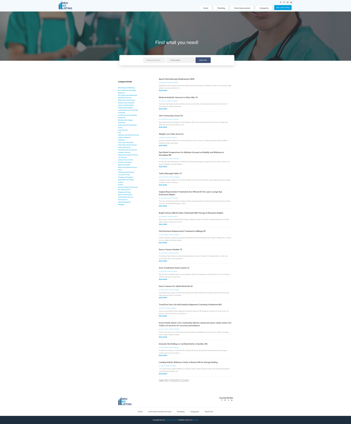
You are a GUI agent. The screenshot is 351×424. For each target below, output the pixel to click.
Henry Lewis (163, 101)
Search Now (203, 60)
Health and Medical (173, 82)
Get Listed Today (283, 7)
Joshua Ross (163, 198)
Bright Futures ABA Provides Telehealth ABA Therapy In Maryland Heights (191, 213)
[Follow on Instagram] (287, 2)
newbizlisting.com (171, 420)
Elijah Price (163, 137)
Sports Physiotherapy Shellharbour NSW (176, 79)
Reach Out (209, 412)
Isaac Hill (162, 365)
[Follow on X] (284, 2)
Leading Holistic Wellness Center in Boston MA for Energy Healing (188, 362)
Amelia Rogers (164, 347)
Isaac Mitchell (164, 119)
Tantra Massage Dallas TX (170, 173)
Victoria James (164, 329)
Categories (264, 8)
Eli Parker (162, 308)
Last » (186, 380)
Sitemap (195, 420)
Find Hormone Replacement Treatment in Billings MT (182, 231)
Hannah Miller (164, 253)
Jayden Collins (164, 158)
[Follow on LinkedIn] (291, 2)
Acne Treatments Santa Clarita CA (174, 268)
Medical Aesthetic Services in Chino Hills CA (178, 97)
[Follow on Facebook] (280, 2)
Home (205, 8)
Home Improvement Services (159, 412)
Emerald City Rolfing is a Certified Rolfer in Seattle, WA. (183, 344)
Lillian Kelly (163, 271)
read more (163, 90)
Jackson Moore (164, 289)
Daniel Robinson (164, 177)
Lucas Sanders (164, 234)
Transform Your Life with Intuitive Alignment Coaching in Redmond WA (190, 304)
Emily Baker (163, 216)
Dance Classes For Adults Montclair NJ (176, 286)
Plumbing (221, 8)
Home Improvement (242, 8)
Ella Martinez (163, 82)
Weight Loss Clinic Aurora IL (171, 134)
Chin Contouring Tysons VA (171, 116)
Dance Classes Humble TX (170, 249)
